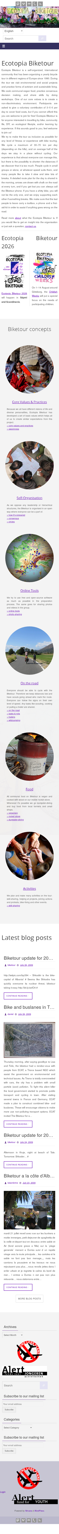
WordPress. (39, 1507)
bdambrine (13, 1180)
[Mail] (29, 4)
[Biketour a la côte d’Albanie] (29, 1207)
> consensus (13, 518)
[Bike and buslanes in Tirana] (29, 1038)
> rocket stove (13, 816)
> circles (11, 521)
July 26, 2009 (26, 964)
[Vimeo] (23, 4)
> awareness (13, 428)
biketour (11, 964)
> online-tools (13, 610)
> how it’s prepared (16, 514)
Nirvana (28, 1507)
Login (2, 1488)
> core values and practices (20, 425)
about (18, 217)
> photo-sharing (14, 614)
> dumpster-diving (15, 819)
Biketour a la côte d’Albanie (31, 1173)
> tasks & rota (13, 713)
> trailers (11, 716)
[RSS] (40, 4)
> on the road (13, 710)
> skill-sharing (13, 905)
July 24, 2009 (26, 1140)
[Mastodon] (18, 4)
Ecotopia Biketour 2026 (14, 293)
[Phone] (34, 4)
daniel (10, 1012)
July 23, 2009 (29, 1180)
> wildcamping (13, 720)
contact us (30, 226)
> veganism (12, 812)
